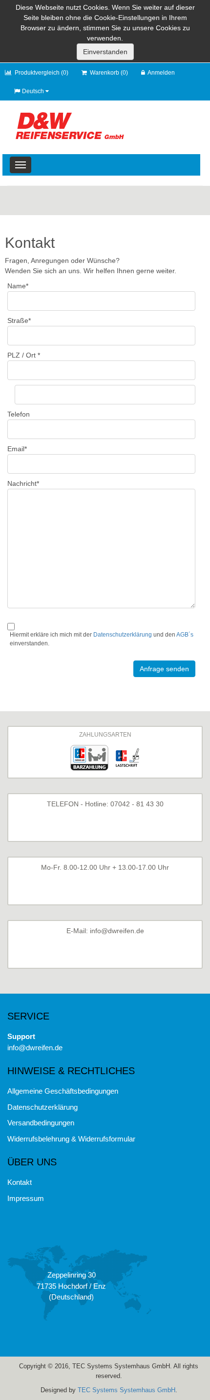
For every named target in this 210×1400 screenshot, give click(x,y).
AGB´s (184, 634)
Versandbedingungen (40, 1123)
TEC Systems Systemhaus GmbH (126, 1390)
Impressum (25, 1198)
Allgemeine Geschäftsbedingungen (62, 1091)
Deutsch (33, 91)
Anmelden (161, 72)
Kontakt (19, 1182)
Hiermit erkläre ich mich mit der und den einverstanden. (101, 639)
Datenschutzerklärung (122, 634)
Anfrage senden (164, 669)
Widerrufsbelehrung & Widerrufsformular (71, 1139)
